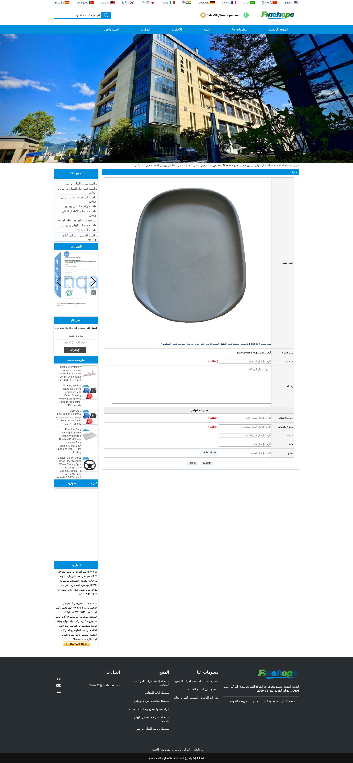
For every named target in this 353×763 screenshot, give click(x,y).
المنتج (207, 29)
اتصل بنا (145, 29)
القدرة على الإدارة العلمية (203, 689)
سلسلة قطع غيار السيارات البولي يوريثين (77, 190)
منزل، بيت (293, 165)
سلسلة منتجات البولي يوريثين (79, 225)
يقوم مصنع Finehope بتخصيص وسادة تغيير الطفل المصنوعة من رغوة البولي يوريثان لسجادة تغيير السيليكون (216, 343)
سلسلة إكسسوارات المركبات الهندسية (79, 237)
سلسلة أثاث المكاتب (85, 230)
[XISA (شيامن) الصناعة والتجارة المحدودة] (278, 15)
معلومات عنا (239, 29)
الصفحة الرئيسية (278, 29)
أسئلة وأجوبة (111, 29)
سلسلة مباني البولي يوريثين (80, 183)
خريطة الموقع (238, 701)
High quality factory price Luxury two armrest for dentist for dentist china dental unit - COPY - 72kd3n (70, 366)
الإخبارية (177, 29)
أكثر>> (93, 483)
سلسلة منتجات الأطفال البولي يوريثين (266, 165)
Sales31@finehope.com (223, 15)
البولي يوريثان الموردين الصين (171, 749)
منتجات (253, 701)
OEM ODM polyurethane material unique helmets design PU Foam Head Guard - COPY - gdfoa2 (69, 409)
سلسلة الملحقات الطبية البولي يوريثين (79, 199)
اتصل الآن (76, 644)
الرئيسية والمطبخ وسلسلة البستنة (77, 220)
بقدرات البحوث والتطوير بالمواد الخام (196, 697)
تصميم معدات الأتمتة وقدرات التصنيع (196, 681)
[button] (180, 159)
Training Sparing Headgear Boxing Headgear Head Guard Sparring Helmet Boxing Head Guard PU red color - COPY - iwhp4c (70, 387)
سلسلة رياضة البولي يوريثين (80, 206)
